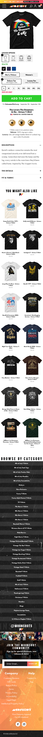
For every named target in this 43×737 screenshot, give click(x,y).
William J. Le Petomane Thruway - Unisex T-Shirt (11, 442)
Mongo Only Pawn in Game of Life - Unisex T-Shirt (10, 411)
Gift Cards (11, 681)
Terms (11, 689)
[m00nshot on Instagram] (4, 636)
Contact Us (31, 678)
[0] (39, 6)
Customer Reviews (11, 678)
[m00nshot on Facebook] (18, 723)
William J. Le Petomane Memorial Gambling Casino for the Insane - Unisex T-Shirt (32, 444)
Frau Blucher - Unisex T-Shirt (11, 379)
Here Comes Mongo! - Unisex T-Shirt (32, 379)
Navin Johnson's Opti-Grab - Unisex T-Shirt (11, 254)
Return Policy (11, 685)
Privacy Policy (11, 692)
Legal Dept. (11, 700)
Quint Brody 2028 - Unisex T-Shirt (32, 348)
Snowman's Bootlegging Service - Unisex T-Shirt (32, 317)
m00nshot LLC (13, 734)
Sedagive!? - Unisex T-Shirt (32, 253)
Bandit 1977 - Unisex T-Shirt (32, 285)
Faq (31, 681)
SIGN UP (33, 664)
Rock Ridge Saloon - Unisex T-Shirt (32, 411)
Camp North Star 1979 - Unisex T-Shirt (10, 223)
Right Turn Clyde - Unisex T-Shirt (10, 348)
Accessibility (11, 696)
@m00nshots (21, 626)
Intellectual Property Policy (12, 703)
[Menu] (4, 6)
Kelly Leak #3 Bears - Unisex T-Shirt (32, 223)
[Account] (35, 7)
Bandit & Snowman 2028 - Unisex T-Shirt (11, 317)
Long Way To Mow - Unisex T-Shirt (10, 285)
